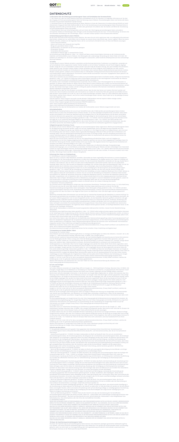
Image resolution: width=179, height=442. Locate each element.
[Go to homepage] (55, 5)
